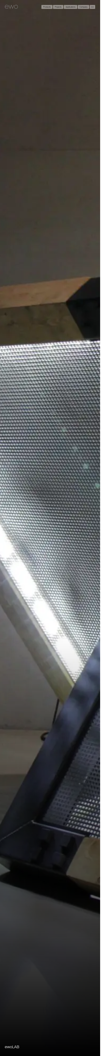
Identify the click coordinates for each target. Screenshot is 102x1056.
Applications (71, 7)
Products (47, 7)
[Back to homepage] (11, 7)
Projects (58, 7)
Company (83, 7)
